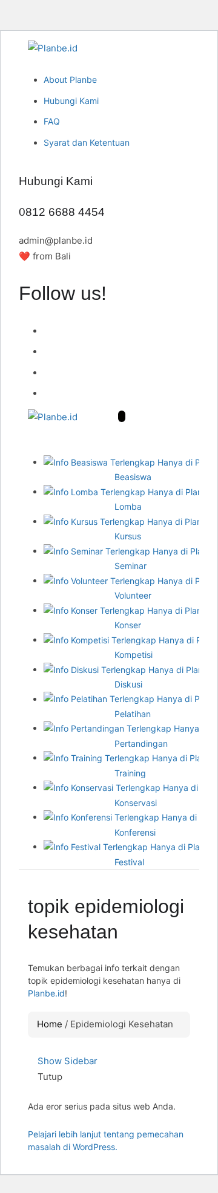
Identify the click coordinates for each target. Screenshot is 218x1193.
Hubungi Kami (71, 101)
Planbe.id (46, 993)
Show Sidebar (66, 1061)
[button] (121, 416)
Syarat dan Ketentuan (87, 142)
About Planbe (70, 79)
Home (49, 1024)
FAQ (52, 121)
